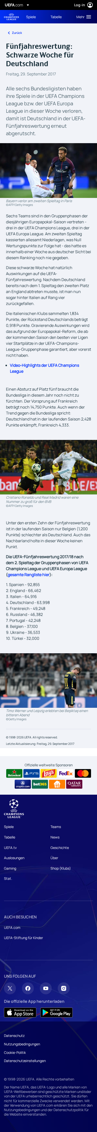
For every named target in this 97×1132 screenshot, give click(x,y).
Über (54, 857)
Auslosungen (14, 857)
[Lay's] (49, 773)
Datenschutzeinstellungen (25, 1060)
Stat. (8, 878)
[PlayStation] (31, 773)
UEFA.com (12, 927)
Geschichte (59, 847)
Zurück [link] (17, 33)
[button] (82, 16)
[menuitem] (34, 16)
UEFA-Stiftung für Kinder (23, 937)
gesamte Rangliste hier (28, 574)
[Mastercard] (83, 773)
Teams (55, 826)
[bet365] (40, 784)
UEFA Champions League (11, 16)
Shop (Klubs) (60, 868)
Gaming (10, 868)
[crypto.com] (23, 784)
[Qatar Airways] (74, 784)
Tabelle (9, 837)
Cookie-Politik (15, 1052)
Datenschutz (14, 1035)
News (54, 837)
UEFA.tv (10, 847)
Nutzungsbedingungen (22, 1044)
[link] (31, 16)
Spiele (9, 826)
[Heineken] (14, 773)
